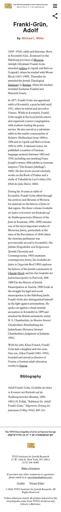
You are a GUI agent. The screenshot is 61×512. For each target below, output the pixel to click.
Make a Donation (30, 468)
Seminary (13, 85)
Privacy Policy (36, 483)
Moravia (38, 60)
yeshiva (23, 68)
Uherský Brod (16, 273)
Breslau (27, 85)
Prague (23, 365)
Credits (21, 483)
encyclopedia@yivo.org (40, 477)
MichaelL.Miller (33, 38)
